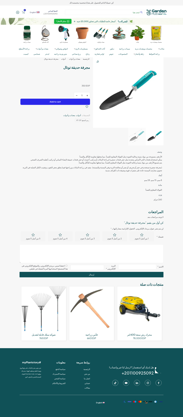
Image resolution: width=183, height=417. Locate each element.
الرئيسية (86, 59)
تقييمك (160, 236)
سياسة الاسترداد (59, 374)
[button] (97, 61)
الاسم (160, 266)
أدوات (63, 59)
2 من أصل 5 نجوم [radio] (114, 238)
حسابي (87, 383)
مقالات (87, 388)
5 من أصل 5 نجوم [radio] (33, 238)
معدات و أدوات (74, 59)
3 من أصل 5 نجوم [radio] (87, 238)
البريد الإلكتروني (111, 267)
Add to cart (55, 101)
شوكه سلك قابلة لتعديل (44, 334)
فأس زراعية (92, 334)
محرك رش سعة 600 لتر (139, 334)
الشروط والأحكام (58, 383)
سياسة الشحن (59, 378)
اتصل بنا (87, 378)
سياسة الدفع (60, 369)
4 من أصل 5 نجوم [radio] (60, 238)
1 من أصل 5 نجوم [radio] (142, 238)
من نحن (87, 374)
